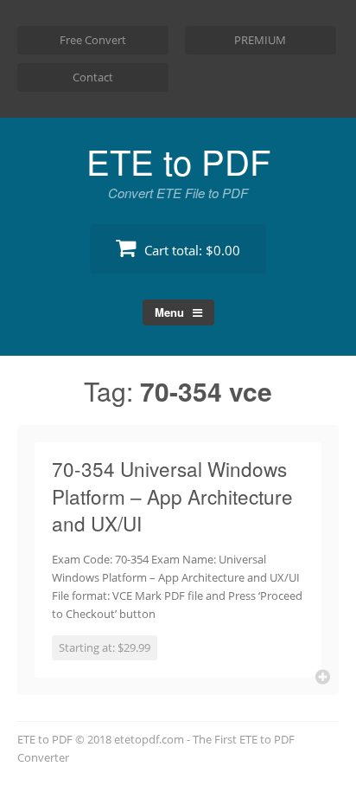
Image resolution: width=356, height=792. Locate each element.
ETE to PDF (178, 160)
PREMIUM (260, 40)
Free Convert (93, 40)
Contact (93, 77)
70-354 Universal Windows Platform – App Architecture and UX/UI (172, 495)
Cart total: (190, 250)
